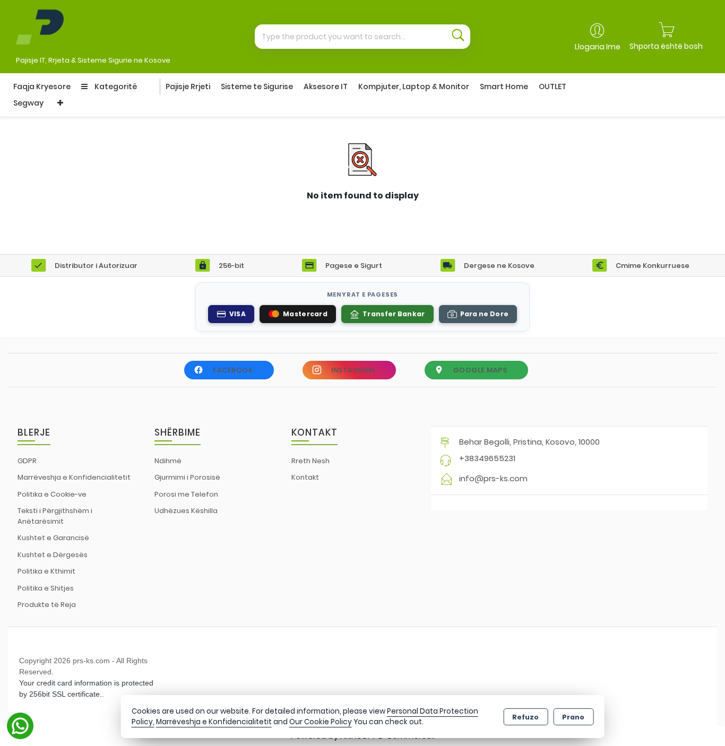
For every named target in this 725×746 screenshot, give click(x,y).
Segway (28, 103)
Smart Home (504, 86)
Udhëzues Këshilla (186, 511)
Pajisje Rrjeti (188, 86)
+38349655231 (487, 458)
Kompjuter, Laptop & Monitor (413, 86)
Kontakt (305, 477)
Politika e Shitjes (46, 588)
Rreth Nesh (310, 461)
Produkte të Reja (47, 605)
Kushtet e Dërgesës (53, 555)
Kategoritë (115, 86)
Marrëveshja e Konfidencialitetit (74, 477)
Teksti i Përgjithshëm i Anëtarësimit (55, 516)
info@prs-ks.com (493, 478)
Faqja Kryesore (42, 86)
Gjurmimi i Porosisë (187, 477)
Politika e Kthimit (46, 571)
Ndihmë (168, 461)
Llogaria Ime (597, 46)
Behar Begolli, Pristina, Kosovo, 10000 (529, 441)
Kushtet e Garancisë (53, 538)
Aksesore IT (326, 86)
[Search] (458, 36)
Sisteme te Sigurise (257, 86)
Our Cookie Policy (320, 722)
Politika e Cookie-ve (52, 494)
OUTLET (552, 86)
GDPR (27, 461)
